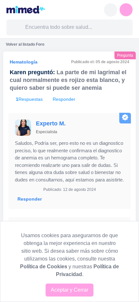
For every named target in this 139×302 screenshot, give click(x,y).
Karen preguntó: (32, 72)
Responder (29, 199)
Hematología (23, 61)
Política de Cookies (43, 266)
